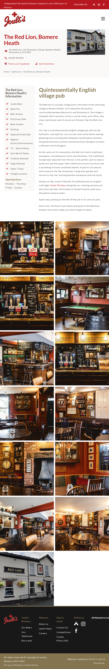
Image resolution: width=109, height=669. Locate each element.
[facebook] (104, 5)
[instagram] (99, 5)
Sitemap (18, 665)
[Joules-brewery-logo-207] (14, 13)
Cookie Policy (31, 665)
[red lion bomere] (10, 615)
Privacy (8, 665)
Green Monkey (57, 185)
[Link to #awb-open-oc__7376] (103, 19)
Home (7, 72)
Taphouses (16, 72)
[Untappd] (94, 4)
